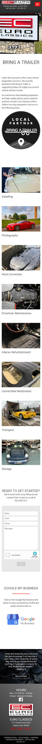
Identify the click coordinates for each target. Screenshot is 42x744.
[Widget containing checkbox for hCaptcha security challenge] (21, 555)
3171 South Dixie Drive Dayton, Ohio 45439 (21, 722)
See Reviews (21, 676)
